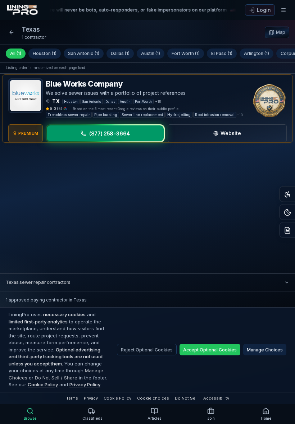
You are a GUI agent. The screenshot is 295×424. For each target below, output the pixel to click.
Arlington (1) (256, 53)
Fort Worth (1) (186, 53)
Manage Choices (265, 349)
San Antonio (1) (83, 53)
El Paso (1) (221, 53)
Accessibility (216, 398)
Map (280, 32)
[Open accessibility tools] (287, 194)
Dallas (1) (120, 53)
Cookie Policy (43, 384)
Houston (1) (44, 53)
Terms (72, 398)
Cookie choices (153, 398)
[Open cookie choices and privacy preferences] (287, 212)
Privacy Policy (84, 384)
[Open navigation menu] (283, 10)
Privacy (91, 398)
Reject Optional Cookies (147, 349)
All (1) (15, 53)
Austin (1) (150, 53)
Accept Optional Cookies (210, 349)
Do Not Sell (186, 398)
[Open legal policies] (287, 230)
